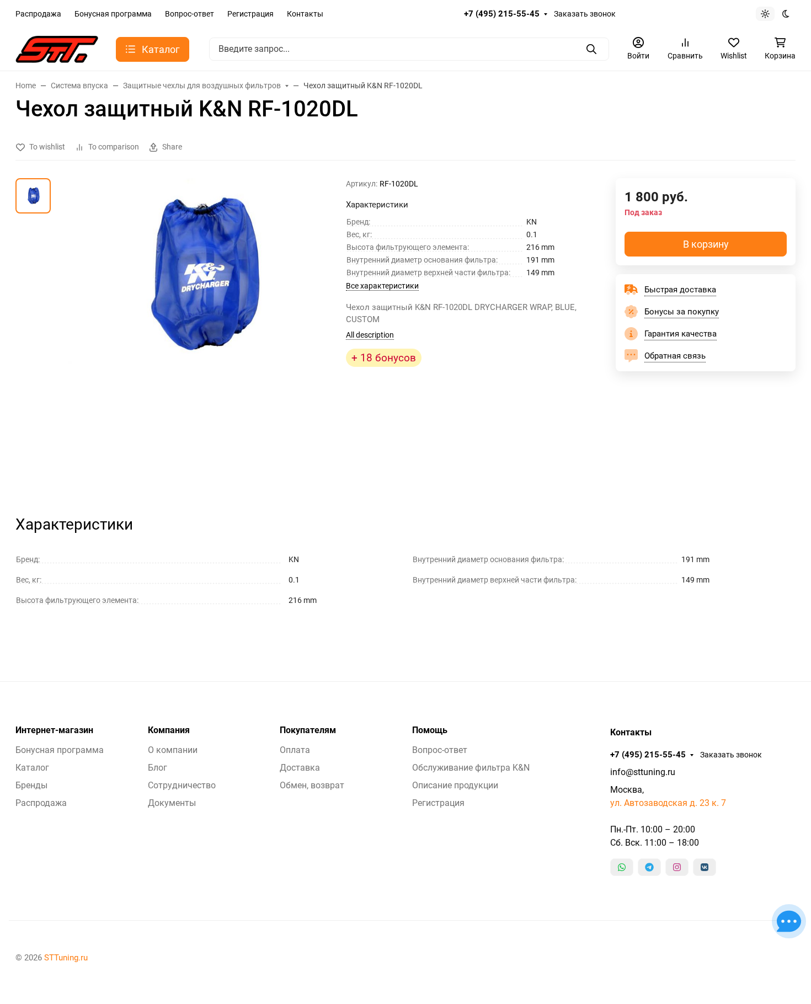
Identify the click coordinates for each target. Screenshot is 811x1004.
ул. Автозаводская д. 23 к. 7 (668, 803)
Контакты (305, 13)
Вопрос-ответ (189, 13)
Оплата (295, 750)
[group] (200, 336)
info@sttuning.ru (642, 772)
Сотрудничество (182, 785)
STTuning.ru (66, 958)
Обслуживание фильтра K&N (471, 767)
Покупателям (308, 730)
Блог (157, 767)
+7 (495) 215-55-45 (502, 14)
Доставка (300, 767)
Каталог (32, 767)
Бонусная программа (113, 13)
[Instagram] (677, 867)
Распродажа (38, 13)
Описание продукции (455, 785)
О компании (173, 750)
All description (370, 334)
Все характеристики (382, 285)
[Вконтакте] (704, 867)
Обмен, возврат (312, 785)
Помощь (429, 730)
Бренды (31, 785)
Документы (172, 803)
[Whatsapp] (621, 867)
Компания (169, 730)
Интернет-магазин (54, 730)
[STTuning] (56, 48)
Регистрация (250, 13)
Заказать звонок (585, 13)
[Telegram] (649, 867)
